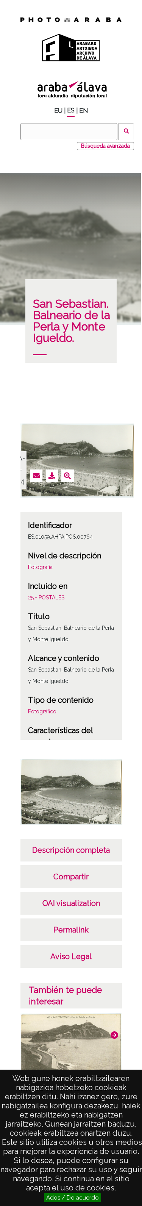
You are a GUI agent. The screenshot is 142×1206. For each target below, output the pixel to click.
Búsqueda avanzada (105, 146)
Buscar (126, 131)
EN (83, 110)
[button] (114, 1035)
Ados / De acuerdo (72, 1197)
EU (58, 110)
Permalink (71, 929)
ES (71, 110)
